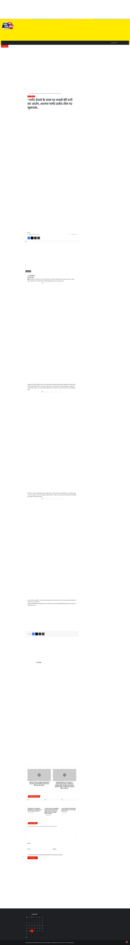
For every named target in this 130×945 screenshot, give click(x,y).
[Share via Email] (35, 238)
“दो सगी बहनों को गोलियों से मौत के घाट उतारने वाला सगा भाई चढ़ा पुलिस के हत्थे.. (68, 810)
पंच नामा (28, 232)
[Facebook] (28, 238)
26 (31, 930)
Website (54, 849)
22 (39, 928)
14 (37, 925)
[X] (32, 238)
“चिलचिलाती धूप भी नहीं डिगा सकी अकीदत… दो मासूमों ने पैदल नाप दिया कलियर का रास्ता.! (34, 810)
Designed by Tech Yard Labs (58, 942)
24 (26, 930)
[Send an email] (30, 232)
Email (29, 849)
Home (29, 93)
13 (34, 925)
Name (29, 843)
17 (26, 928)
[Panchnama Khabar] (7, 26)
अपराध (33, 93)
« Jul (26, 937)
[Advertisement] (65, 9)
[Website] (37, 665)
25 (29, 930)
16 (42, 925)
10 (26, 925)
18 (29, 928)
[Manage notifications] (127, 942)
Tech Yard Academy (70, 942)
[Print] (38, 238)
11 (29, 925)
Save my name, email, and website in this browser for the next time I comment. (46, 854)
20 (34, 928)
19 (31, 928)
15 (39, 925)
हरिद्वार (33, 96)
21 (37, 928)
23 (42, 928)
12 (31, 925)
